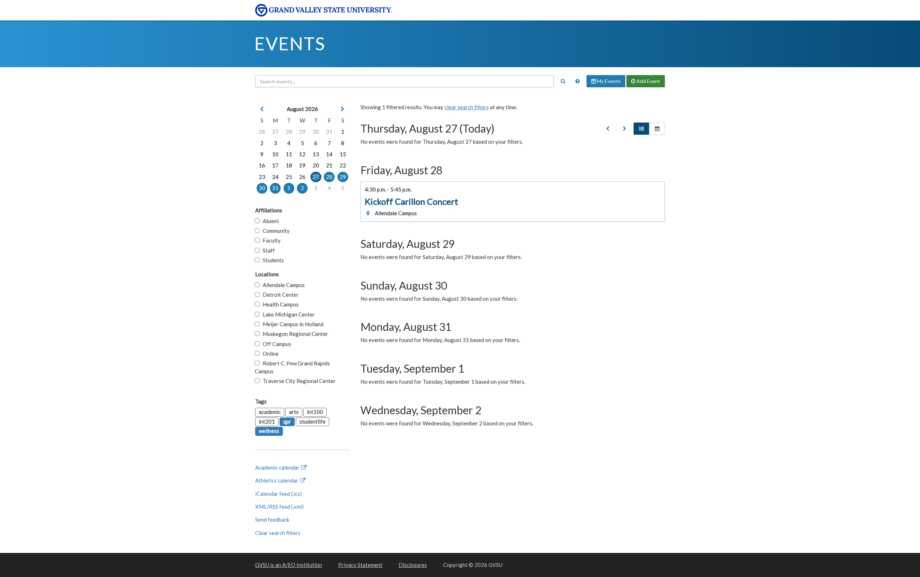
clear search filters (467, 107)
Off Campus (275, 344)
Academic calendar (277, 467)
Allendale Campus (282, 285)
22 (343, 165)
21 (329, 165)
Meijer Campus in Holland (291, 324)
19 (302, 165)
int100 (315, 411)
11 (289, 154)
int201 (267, 421)
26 (262, 131)
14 (329, 154)
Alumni (269, 221)
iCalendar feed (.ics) (278, 493)
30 (316, 131)
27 (275, 131)
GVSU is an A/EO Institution (288, 565)
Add (647, 81)
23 (262, 177)
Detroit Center (279, 294)
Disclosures (413, 565)
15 (343, 154)
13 (316, 154)
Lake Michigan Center (287, 314)
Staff (267, 250)
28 (289, 131)
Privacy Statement (360, 565)
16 (262, 165)
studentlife (312, 421)
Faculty (270, 240)
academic (270, 411)
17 (275, 165)
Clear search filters (277, 533)
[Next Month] (342, 109)
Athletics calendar (277, 480)
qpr (287, 421)
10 (275, 154)
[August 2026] (608, 129)
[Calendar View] (657, 129)
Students (271, 260)
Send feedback (272, 519)
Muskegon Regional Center (293, 334)
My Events (608, 81)
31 (329, 131)
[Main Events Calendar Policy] (577, 81)
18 (289, 165)
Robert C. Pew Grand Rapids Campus (292, 367)
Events (289, 43)
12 (302, 154)
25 (289, 177)
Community (274, 230)
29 (302, 131)
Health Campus (279, 304)
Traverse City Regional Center (297, 381)
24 (275, 177)
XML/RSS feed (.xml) (279, 506)
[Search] (563, 81)
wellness (269, 431)
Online (269, 353)
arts (294, 411)
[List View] (641, 129)
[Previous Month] (262, 109)
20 (316, 165)
